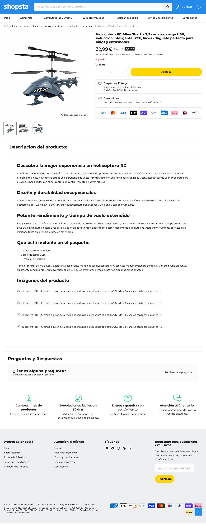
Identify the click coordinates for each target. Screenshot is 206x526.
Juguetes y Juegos (21, 26)
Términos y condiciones (16, 462)
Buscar (58, 448)
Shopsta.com (23, 512)
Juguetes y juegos (94, 18)
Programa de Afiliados (16, 466)
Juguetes (37, 26)
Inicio (7, 18)
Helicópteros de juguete (80, 26)
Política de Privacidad (15, 457)
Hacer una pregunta (180, 372)
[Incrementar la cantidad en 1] (124, 72)
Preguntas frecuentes (65, 452)
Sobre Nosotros (12, 452)
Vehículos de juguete (55, 26)
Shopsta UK (10, 512)
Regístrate (165, 479)
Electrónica (26, 18)
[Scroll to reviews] (149, 46)
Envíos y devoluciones (160, 18)
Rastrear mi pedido (127, 18)
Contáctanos (190, 18)
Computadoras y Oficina (58, 18)
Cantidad (100, 65)
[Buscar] (167, 7)
